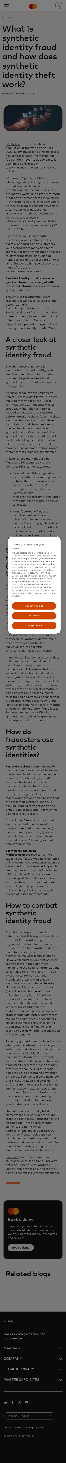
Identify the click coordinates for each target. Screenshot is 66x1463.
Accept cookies (34, 606)
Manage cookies (34, 625)
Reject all (34, 615)
